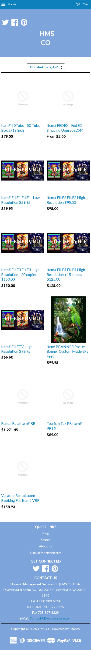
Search (45, 540)
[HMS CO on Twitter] (5, 21)
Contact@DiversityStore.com (50, 618)
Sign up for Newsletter (45, 553)
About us (45, 546)
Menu (11, 4)
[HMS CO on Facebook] (14, 21)
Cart (86, 4)
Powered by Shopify (66, 629)
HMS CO (45, 38)
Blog (45, 533)
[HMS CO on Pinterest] (24, 21)
